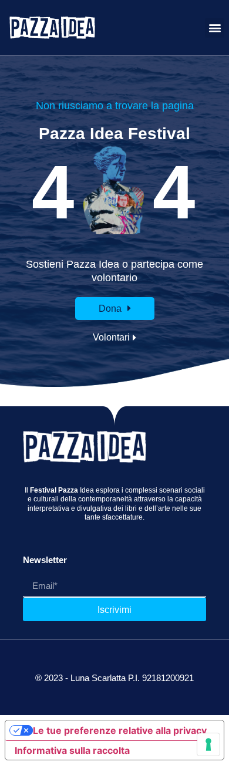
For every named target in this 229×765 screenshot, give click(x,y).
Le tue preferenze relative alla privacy (120, 730)
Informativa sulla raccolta (72, 750)
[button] (214, 28)
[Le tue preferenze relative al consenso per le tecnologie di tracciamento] (208, 744)
